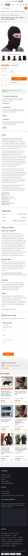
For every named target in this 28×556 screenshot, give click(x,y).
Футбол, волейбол (15, 533)
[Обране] (23, 4)
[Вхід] (17, 4)
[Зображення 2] (9, 58)
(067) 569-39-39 (16, 1)
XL (12, 71)
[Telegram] (20, 1)
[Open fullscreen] (14, 50)
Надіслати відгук (8, 354)
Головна (2, 15)
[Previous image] (3, 38)
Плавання (10, 539)
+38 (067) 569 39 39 (5, 493)
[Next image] (25, 38)
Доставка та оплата (5, 474)
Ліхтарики (13, 545)
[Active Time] (8, 4)
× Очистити (3, 75)
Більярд (15, 535)
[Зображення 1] (3, 58)
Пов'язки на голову (5, 537)
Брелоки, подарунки (18, 539)
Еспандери (20, 537)
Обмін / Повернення (15, 11)
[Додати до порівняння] (5, 86)
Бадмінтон (3, 539)
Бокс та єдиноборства (6, 535)
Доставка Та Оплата (5, 11)
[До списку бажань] (2, 86)
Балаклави (16, 15)
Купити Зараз (14, 82)
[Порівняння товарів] (20, 4)
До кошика (19, 78)
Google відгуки (5, 367)
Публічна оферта (5, 481)
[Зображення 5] (25, 58)
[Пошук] (26, 8)
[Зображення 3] (14, 58)
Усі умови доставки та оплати (8, 309)
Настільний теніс (5, 533)
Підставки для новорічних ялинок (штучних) (11, 541)
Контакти (23, 11)
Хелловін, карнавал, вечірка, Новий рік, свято (11, 543)
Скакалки (14, 537)
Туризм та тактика (9, 15)
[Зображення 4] (19, 58)
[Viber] (22, 1)
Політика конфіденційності (7, 483)
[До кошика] (11, 402)
